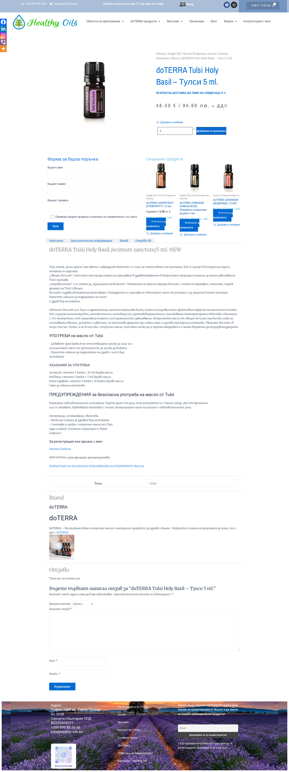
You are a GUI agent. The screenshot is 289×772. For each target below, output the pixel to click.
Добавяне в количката (211, 131)
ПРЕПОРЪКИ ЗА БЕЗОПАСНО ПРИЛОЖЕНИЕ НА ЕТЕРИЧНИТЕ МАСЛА (96, 466)
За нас (122, 714)
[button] (169, 122)
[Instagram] (3, 35)
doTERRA (62, 532)
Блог (214, 21)
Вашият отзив (60, 609)
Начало (161, 53)
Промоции (196, 21)
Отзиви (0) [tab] (143, 240)
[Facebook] (3, 22)
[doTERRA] (61, 547)
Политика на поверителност (135, 753)
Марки (228, 21)
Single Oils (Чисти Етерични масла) (192, 53)
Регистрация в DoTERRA (133, 706)
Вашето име (55, 167)
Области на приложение (103, 21)
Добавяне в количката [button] (156, 224)
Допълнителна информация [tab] (91, 240)
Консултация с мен (257, 21)
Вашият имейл (56, 184)
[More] (3, 48)
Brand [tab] (124, 240)
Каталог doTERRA (129, 730)
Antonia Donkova (60, 449)
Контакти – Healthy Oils (132, 760)
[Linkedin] (3, 28)
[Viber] (3, 42)
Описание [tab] (56, 240)
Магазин (173, 21)
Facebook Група (127, 737)
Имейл (54, 673)
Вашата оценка (59, 603)
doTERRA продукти (143, 21)
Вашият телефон (57, 200)
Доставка (124, 745)
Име (53, 660)
